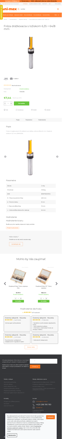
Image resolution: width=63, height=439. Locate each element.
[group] (18, 286)
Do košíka (21, 103)
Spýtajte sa (39, 407)
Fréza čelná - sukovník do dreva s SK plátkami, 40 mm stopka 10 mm (43, 287)
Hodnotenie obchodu (31, 309)
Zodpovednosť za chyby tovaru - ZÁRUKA (43, 382)
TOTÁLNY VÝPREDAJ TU (12, 1)
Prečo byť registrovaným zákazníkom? (14, 392)
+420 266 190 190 (6, 3)
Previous (5, 156)
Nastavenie (12, 435)
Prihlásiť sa (35, 366)
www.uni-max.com (9, 405)
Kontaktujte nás (16, 244)
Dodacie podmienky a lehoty (11, 388)
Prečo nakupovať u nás (10, 386)
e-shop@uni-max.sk (41, 401)
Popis (17, 120)
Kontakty (44, 3)
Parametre (29, 120)
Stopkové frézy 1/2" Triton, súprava (18, 287)
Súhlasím (50, 417)
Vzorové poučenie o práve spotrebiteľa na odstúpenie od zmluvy (43, 389)
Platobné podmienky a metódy (12, 390)
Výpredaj (25, 3)
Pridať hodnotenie (12, 228)
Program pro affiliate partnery (12, 401)
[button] (18, 301)
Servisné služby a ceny (38, 386)
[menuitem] (8, 15)
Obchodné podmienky (10, 382)
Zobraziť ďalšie (31, 347)
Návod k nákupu (8, 384)
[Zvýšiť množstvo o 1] (11, 103)
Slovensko (6, 403)
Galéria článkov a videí (35, 3)
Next (57, 156)
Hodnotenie (42, 120)
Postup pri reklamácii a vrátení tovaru (42, 384)
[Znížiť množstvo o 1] (5, 103)
